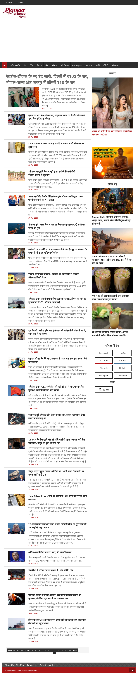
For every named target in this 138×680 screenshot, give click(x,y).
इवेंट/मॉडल (65, 65)
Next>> (68, 650)
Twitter (122, 352)
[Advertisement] (69, 42)
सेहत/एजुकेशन (77, 65)
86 (58, 650)
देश (25, 65)
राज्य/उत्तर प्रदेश (14, 65)
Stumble (104, 368)
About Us (9, 665)
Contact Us (32, 665)
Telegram (122, 375)
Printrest (123, 360)
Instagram (103, 375)
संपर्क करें (20, 2)
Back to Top (132, 670)
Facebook (103, 352)
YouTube (104, 360)
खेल (46, 65)
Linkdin (122, 368)
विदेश (31, 65)
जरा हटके (89, 65)
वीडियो (106, 65)
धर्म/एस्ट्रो (115, 65)
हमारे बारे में (9, 2)
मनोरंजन (54, 65)
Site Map (20, 665)
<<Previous (25, 650)
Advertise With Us (48, 665)
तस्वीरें (98, 65)
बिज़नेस (39, 65)
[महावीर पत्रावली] (112, 178)
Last (75, 650)
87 (62, 650)
